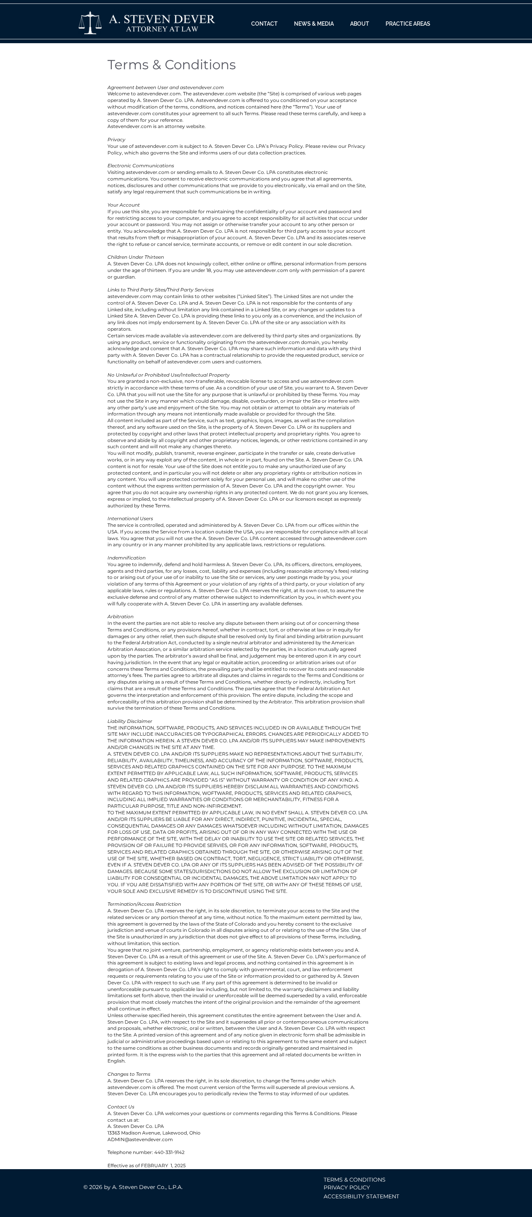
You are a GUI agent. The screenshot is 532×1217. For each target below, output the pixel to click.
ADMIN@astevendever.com (140, 1139)
